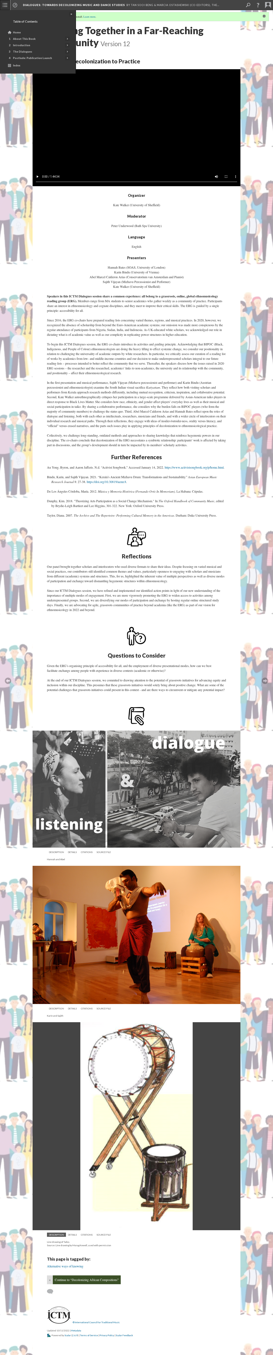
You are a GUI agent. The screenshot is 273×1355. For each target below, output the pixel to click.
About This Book (24, 38)
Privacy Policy (107, 1335)
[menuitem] (5, 5)
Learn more (89, 16)
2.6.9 (75, 1335)
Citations (87, 852)
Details (72, 852)
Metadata (76, 1330)
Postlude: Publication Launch (32, 58)
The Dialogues (22, 51)
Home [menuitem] (17, 32)
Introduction (21, 45)
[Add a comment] (52, 1291)
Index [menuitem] (16, 65)
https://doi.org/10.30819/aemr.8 (106, 482)
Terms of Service (89, 1335)
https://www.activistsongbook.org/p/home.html (194, 467)
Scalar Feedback (124, 1335)
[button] (258, 5)
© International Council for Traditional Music (96, 1322)
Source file (104, 852)
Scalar (68, 1335)
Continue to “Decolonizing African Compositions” (87, 1280)
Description (56, 852)
